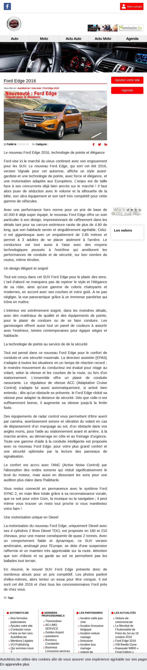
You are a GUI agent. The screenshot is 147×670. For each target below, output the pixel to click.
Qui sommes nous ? (22, 650)
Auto (14, 38)
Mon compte (134, 6)
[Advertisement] (129, 150)
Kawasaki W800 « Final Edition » (126, 650)
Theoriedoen (53, 621)
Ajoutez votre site (127, 80)
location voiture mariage (90, 635)
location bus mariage (88, 646)
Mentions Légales (22, 641)
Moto (44, 38)
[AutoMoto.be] (26, 30)
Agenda (132, 38)
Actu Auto (73, 38)
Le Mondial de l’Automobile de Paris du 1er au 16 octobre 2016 (127, 631)
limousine (86, 641)
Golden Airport (54, 632)
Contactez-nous (21, 629)
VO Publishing (20, 644)
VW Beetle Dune (126, 644)
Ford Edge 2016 (125, 641)
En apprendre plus (14, 664)
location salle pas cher (91, 620)
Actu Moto (103, 38)
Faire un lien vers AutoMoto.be (22, 635)
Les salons (123, 230)
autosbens (52, 636)
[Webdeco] (127, 215)
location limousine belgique (91, 627)
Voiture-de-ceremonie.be (124, 620)
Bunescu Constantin (52, 642)
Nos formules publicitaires (19, 620)
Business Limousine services (57, 649)
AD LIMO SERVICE (51, 626)
